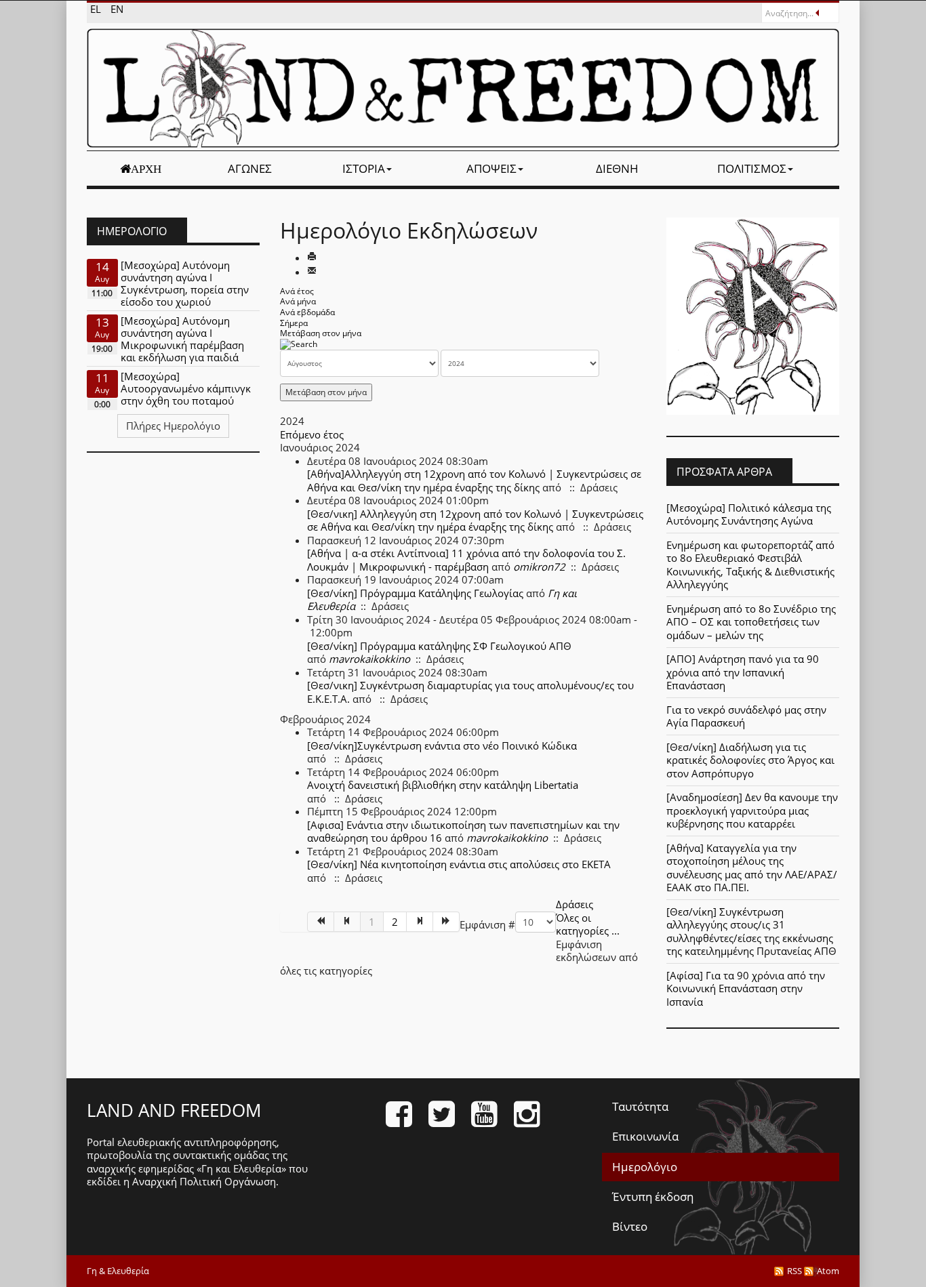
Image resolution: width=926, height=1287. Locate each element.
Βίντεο (629, 1226)
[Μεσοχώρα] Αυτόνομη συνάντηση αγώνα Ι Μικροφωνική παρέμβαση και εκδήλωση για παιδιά (182, 339)
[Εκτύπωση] (312, 257)
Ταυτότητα (640, 1106)
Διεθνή (617, 168)
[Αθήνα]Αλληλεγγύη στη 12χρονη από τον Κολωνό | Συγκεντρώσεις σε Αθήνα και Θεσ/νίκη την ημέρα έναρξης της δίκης (474, 480)
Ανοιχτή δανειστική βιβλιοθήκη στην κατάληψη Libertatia (442, 785)
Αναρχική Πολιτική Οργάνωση (204, 1181)
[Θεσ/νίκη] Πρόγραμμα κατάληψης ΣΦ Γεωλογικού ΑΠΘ (439, 646)
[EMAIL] (312, 272)
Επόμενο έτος (312, 434)
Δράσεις (574, 904)
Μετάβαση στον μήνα (320, 333)
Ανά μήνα (298, 301)
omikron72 (539, 566)
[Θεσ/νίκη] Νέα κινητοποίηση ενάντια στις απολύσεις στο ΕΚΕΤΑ (459, 864)
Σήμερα (294, 323)
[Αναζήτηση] (298, 344)
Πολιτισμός (751, 168)
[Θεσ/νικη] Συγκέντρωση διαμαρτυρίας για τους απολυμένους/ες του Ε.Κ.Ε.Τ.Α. (470, 692)
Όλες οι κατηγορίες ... (588, 924)
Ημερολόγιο (644, 1166)
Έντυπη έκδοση (652, 1196)
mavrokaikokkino (369, 659)
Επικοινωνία (645, 1136)
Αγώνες (250, 168)
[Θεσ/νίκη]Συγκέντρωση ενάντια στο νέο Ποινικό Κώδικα (442, 745)
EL (97, 9)
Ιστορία (363, 168)
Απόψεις (491, 168)
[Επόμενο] (420, 922)
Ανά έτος (297, 291)
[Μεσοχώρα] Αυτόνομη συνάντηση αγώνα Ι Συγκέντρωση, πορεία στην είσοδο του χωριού (185, 283)
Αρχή (146, 169)
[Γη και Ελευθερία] (463, 88)
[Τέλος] (446, 922)
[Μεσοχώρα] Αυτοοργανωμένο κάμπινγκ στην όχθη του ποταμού (186, 388)
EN (116, 9)
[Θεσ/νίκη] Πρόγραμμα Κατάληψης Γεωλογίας (415, 593)
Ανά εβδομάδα (307, 312)
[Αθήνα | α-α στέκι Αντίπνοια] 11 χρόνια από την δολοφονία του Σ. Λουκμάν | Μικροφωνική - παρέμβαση (466, 559)
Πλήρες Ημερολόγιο (173, 425)
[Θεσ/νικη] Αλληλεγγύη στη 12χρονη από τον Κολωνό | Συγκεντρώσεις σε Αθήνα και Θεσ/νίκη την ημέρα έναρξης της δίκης (475, 520)
